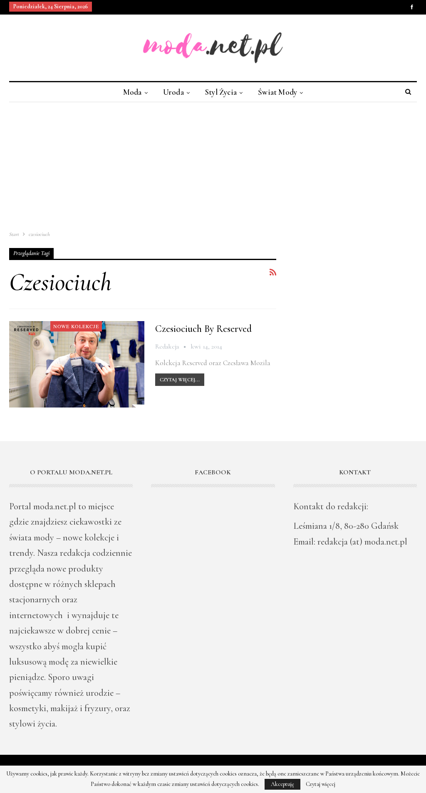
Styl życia (221, 92)
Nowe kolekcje (76, 326)
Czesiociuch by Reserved (203, 329)
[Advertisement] (213, 164)
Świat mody (277, 92)
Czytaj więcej (320, 784)
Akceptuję (282, 784)
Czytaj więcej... (180, 380)
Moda (132, 92)
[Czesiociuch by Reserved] (76, 364)
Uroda (173, 92)
